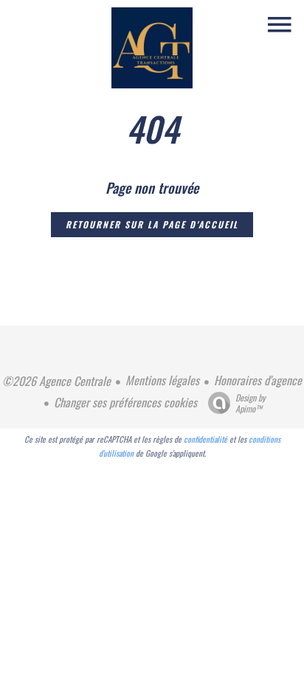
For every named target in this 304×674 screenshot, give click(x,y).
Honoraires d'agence (258, 380)
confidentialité (205, 439)
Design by (250, 402)
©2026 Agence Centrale (56, 381)
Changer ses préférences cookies (125, 402)
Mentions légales (162, 380)
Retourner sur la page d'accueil (152, 224)
